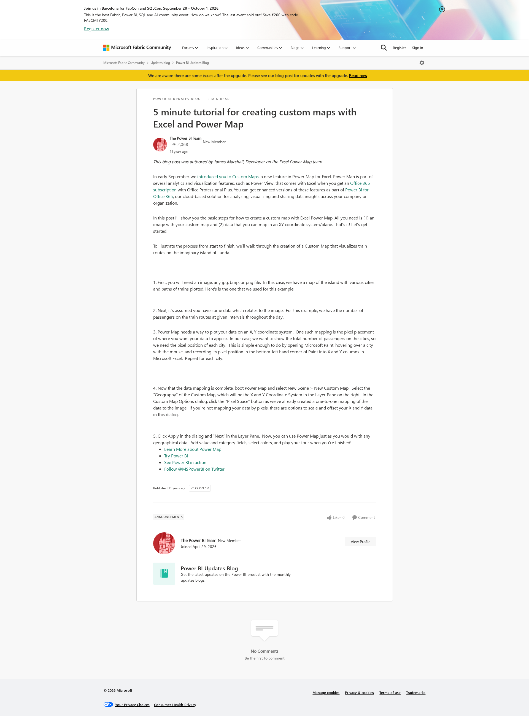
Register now (96, 28)
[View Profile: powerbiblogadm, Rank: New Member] (160, 144)
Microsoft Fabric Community (124, 63)
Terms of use (390, 692)
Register (399, 47)
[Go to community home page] (137, 48)
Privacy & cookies (359, 692)
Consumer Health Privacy (175, 704)
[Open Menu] (422, 63)
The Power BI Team (185, 138)
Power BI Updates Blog (192, 63)
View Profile (360, 541)
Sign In (417, 47)
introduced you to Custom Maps (228, 176)
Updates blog (160, 63)
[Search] (383, 47)
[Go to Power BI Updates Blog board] (164, 574)
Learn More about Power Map (192, 449)
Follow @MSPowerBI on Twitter (194, 469)
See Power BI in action (185, 462)
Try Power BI (176, 456)
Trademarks (415, 692)
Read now (358, 75)
